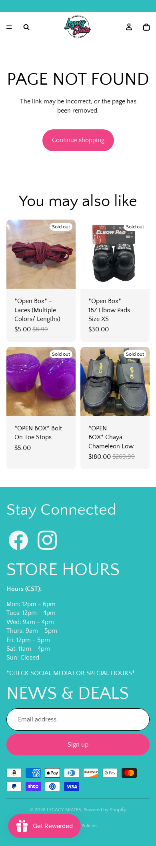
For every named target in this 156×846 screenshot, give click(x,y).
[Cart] (146, 27)
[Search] (26, 27)
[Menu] (9, 27)
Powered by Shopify (105, 809)
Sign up (78, 744)
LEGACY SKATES (64, 809)
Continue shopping (78, 140)
